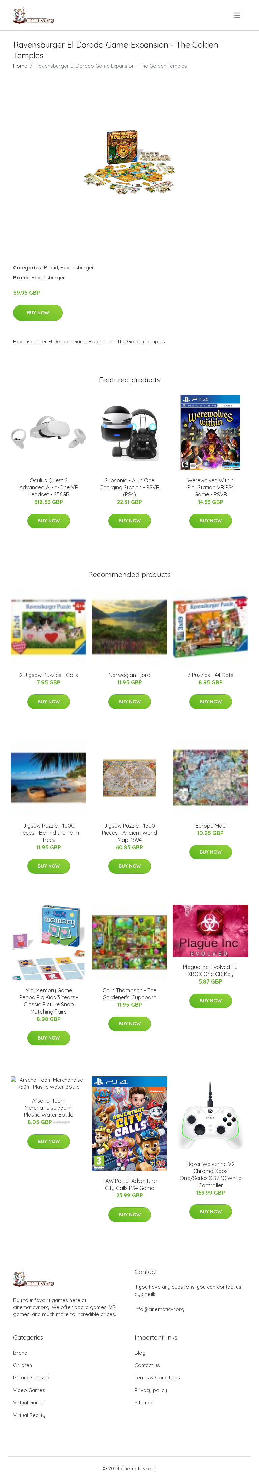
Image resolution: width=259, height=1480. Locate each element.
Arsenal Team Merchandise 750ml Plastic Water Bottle (48, 1107)
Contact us (147, 1365)
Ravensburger (77, 267)
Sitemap (144, 1402)
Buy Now (38, 313)
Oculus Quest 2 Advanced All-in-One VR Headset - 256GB (48, 487)
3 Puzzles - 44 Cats (210, 675)
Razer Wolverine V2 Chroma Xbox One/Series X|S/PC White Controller (210, 1175)
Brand (51, 267)
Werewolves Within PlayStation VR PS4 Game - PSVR (210, 487)
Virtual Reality (29, 1415)
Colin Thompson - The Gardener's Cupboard (130, 994)
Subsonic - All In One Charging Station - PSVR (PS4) (129, 487)
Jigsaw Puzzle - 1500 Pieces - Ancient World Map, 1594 (129, 832)
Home (20, 66)
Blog (140, 1352)
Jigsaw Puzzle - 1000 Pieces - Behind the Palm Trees (49, 832)
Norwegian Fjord (129, 675)
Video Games (29, 1390)
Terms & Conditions (157, 1377)
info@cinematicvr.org (159, 1309)
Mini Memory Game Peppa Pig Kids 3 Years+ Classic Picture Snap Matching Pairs (48, 1001)
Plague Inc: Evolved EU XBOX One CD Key (210, 970)
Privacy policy (151, 1390)
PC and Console (32, 1377)
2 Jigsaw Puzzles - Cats (49, 675)
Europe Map (211, 825)
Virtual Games (29, 1402)
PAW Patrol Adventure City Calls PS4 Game (130, 1184)
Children (22, 1365)
